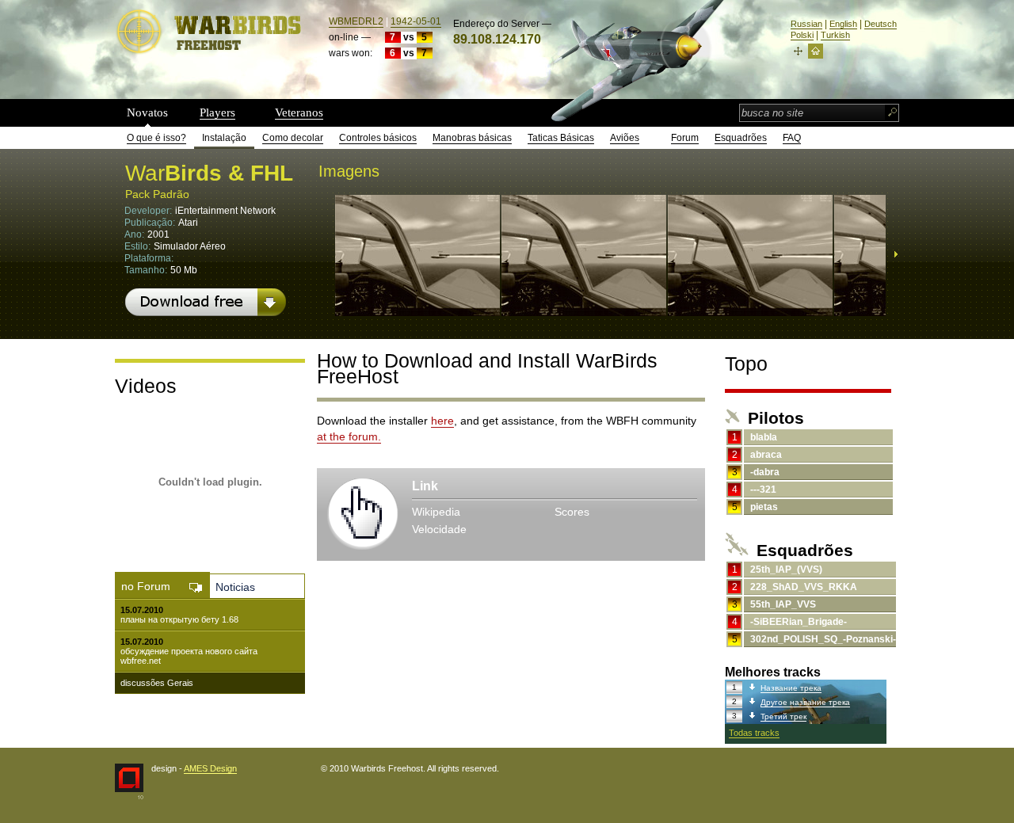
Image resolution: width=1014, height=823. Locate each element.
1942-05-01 (416, 21)
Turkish (835, 35)
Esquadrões (741, 137)
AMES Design (210, 768)
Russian (806, 24)
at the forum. (349, 436)
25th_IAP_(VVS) (786, 569)
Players (217, 112)
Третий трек (783, 716)
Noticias (235, 587)
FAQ (792, 137)
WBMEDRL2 (356, 21)
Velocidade (439, 529)
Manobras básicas (472, 137)
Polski (802, 35)
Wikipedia (436, 511)
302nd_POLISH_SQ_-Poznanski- (823, 639)
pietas (764, 506)
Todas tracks (754, 732)
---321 (763, 489)
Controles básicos (378, 137)
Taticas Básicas (561, 137)
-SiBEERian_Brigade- (798, 621)
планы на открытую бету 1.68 (179, 619)
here (442, 420)
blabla (763, 437)
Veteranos (299, 112)
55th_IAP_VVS (783, 604)
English (843, 24)
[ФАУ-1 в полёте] (417, 310)
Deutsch (880, 24)
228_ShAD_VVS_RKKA (803, 586)
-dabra (765, 472)
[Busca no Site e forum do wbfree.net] (892, 113)
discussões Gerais (156, 683)
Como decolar (292, 137)
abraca (766, 454)
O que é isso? (156, 137)
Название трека (790, 688)
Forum (685, 137)
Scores (572, 511)
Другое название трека (805, 702)
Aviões (624, 137)
